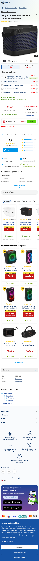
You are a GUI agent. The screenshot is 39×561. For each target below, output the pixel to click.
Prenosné (11, 398)
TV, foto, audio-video (11, 8)
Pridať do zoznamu (8, 126)
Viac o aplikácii (9, 497)
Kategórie (6, 370)
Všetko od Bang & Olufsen (8, 12)
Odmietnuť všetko (19, 557)
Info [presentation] (3, 135)
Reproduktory (23, 8)
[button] (19, 411)
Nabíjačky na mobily (9, 239)
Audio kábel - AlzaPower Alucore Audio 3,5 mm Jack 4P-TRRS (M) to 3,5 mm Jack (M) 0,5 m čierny (16, 77)
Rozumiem (19, 547)
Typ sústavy (4, 179)
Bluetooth (11, 400)
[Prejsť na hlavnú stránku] (5, 2)
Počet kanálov (5, 181)
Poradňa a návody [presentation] (20, 135)
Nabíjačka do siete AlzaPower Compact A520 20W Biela (9, 223)
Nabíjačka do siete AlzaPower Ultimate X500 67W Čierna (25, 223)
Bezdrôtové (9, 396)
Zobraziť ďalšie (18, 362)
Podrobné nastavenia (19, 552)
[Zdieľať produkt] (36, 15)
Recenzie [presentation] (10, 135)
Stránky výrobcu (19, 381)
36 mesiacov (18, 379)
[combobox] (19, 61)
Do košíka (11, 283)
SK (5, 480)
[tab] (3, 135)
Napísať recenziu (12, 150)
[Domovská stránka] (2, 8)
